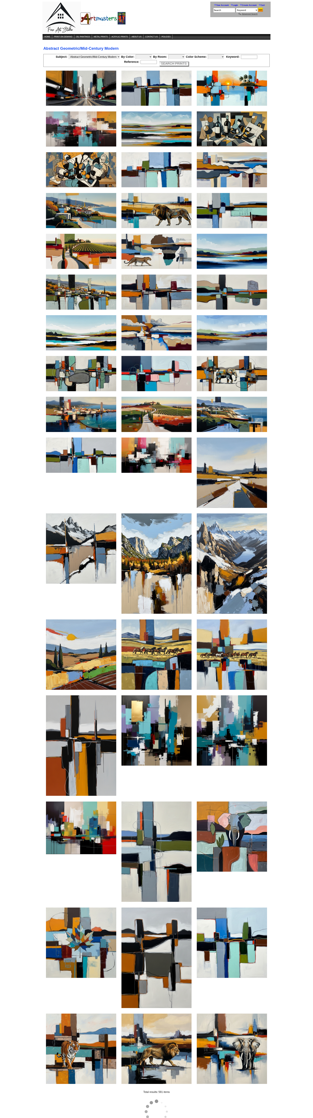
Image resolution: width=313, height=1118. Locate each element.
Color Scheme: (196, 57)
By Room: (160, 57)
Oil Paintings (83, 37)
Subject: (61, 57)
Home (47, 37)
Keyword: (232, 57)
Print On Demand (63, 37)
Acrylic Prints (120, 37)
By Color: (127, 57)
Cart (263, 5)
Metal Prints (101, 37)
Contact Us (151, 37)
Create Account (249, 5)
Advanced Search (250, 14)
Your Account (222, 5)
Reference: (131, 62)
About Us (137, 37)
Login (235, 5)
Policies (166, 37)
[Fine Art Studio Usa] (85, 18)
